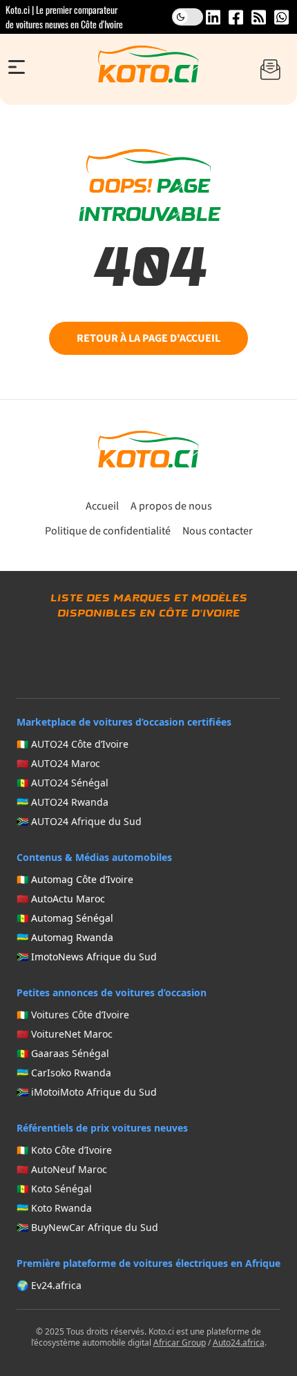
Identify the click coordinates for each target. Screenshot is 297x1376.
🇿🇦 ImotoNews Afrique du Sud (87, 956)
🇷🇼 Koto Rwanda (54, 1207)
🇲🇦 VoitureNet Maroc (65, 1033)
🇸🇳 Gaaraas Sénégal (63, 1053)
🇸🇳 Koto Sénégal (54, 1188)
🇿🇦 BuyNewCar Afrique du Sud (87, 1227)
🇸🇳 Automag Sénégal (65, 917)
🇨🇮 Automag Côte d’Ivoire (75, 879)
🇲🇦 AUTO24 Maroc (58, 763)
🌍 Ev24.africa (49, 1285)
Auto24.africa (239, 1342)
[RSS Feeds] (259, 17)
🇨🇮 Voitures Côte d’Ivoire (73, 1014)
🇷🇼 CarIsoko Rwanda (64, 1072)
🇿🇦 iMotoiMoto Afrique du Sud (87, 1091)
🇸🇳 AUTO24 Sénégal (62, 782)
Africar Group (179, 1342)
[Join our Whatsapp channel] (281, 17)
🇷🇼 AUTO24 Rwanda (62, 801)
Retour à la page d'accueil (148, 338)
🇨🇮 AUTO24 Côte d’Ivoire (72, 743)
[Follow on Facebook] (236, 17)
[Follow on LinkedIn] (213, 17)
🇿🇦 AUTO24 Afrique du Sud (79, 821)
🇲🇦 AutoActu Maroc (61, 898)
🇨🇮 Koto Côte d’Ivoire (64, 1149)
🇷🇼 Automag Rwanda (65, 937)
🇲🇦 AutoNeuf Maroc (62, 1169)
